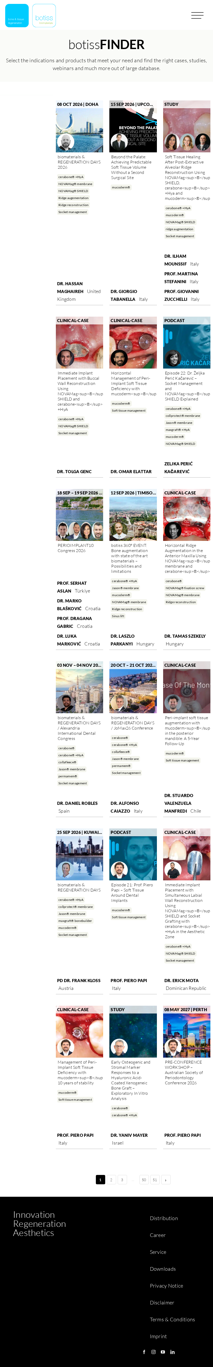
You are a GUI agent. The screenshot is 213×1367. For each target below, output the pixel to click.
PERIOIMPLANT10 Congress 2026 (76, 548)
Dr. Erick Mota (181, 980)
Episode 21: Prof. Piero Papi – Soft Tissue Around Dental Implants (132, 892)
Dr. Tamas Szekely (185, 636)
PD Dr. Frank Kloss (79, 980)
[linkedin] (172, 1352)
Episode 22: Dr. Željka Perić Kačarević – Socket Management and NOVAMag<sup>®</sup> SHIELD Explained (187, 386)
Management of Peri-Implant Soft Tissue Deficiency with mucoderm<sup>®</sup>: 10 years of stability (79, 1072)
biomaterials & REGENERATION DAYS (79, 887)
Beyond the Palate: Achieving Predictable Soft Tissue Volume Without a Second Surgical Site (131, 167)
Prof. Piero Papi (129, 980)
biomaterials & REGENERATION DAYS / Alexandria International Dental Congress (79, 728)
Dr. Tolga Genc (74, 471)
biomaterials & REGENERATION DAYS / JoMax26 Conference (132, 723)
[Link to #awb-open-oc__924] (197, 17)
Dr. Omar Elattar (131, 471)
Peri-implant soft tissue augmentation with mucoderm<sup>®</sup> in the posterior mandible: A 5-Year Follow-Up (187, 730)
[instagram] (153, 1352)
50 (144, 1180)
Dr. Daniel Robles (77, 803)
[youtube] (163, 1352)
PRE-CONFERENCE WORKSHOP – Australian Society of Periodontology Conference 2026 (184, 1072)
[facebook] (144, 1352)
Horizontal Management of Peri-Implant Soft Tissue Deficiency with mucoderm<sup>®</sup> (133, 383)
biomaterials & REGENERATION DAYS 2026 (79, 162)
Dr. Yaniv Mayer (129, 1135)
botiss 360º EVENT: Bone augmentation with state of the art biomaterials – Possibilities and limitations (129, 558)
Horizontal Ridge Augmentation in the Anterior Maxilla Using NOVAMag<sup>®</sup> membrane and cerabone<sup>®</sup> (187, 558)
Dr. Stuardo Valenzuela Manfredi (179, 803)
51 (155, 1180)
